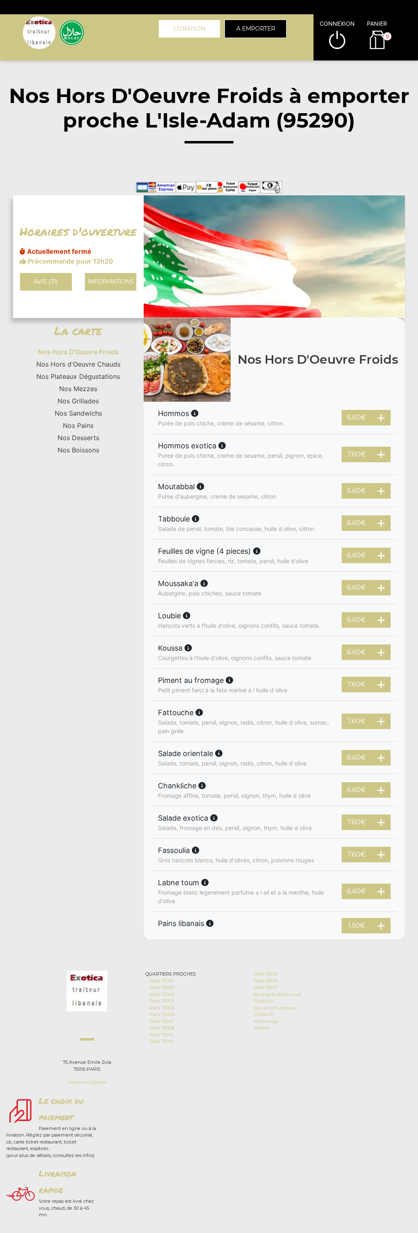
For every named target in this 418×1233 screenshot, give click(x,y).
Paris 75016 (266, 981)
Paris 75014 (161, 1041)
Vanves (261, 1028)
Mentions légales (87, 1082)
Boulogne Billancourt (277, 994)
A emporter (255, 28)
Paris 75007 (161, 1021)
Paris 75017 (266, 987)
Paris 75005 (161, 1008)
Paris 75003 (161, 994)
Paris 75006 (162, 1014)
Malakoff (263, 1014)
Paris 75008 (162, 1028)
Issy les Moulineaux (275, 1008)
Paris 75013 (161, 1035)
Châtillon (263, 1001)
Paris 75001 (161, 981)
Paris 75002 (161, 987)
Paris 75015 (266, 974)
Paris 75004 (162, 1001)
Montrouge (266, 1021)
